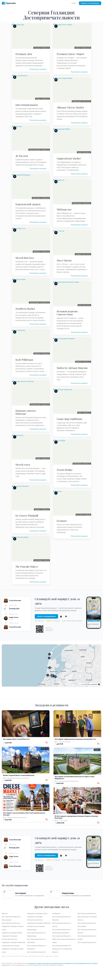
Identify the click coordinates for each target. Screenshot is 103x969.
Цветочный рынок (26, 104)
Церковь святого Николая (25, 412)
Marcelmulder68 (34, 302)
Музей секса (22, 464)
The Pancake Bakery (26, 566)
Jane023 (77, 47)
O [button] (55, 677)
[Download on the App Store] (61, 616)
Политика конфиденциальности (82, 963)
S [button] (49, 658)
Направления (32, 963)
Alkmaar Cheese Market (70, 107)
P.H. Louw (37, 47)
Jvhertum (37, 509)
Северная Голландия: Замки (12, 933)
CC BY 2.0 (46, 560)
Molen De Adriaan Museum (72, 367)
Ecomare (62, 520)
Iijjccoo (79, 152)
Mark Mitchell (38, 560)
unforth (38, 98)
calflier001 (37, 353)
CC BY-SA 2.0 (45, 98)
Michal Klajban (77, 463)
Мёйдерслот (64, 209)
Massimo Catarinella (34, 149)
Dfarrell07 (78, 361)
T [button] (53, 676)
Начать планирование (46, 616)
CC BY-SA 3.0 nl (44, 302)
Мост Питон (64, 260)
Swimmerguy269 (35, 404)
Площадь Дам (23, 53)
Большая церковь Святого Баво (67, 313)
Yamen (38, 458)
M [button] (49, 668)
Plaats (79, 412)
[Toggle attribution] (99, 684)
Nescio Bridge (65, 469)
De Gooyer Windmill (26, 515)
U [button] (49, 654)
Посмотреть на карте (38, 69)
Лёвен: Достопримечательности (64, 939)
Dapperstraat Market (69, 158)
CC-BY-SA (87, 514)
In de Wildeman (24, 359)
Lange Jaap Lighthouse (69, 418)
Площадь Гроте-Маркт (70, 53)
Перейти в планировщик (90, 3)
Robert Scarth (36, 198)
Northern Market (25, 308)
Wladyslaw (37, 251)
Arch (80, 305)
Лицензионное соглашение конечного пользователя (57, 963)
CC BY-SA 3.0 (45, 149)
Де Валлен (21, 155)
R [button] (47, 675)
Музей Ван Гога (24, 257)
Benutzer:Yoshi (77, 101)
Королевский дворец (27, 204)
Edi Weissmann (77, 203)
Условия (39, 963)
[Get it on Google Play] (66, 616)
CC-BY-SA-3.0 (45, 47)
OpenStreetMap (86, 684)
